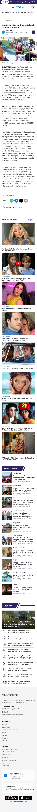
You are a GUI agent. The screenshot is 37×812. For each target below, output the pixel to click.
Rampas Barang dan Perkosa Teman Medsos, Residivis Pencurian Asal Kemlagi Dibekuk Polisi (21, 639)
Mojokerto (9, 21)
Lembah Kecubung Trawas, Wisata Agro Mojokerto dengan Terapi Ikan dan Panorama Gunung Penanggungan (20, 659)
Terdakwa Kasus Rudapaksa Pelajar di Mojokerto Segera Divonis (23, 552)
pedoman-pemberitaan (10, 730)
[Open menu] (3, 7)
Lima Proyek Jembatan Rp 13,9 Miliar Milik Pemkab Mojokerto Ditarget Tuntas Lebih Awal (19, 632)
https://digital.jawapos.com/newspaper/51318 (20, 789)
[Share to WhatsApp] (12, 201)
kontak (4, 733)
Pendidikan (17, 473)
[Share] (33, 32)
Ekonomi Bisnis (6, 755)
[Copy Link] (26, 201)
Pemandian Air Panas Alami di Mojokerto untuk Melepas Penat (19, 682)
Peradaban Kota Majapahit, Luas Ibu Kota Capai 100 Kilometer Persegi (20, 677)
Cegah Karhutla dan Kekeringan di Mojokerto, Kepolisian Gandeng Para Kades (22, 515)
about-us (5, 738)
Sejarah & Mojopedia (9, 760)
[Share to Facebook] (16, 201)
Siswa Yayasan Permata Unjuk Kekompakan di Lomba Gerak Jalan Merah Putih (24, 477)
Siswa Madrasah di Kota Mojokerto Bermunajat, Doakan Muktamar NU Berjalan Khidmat (20, 645)
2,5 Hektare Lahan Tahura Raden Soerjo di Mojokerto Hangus (22, 589)
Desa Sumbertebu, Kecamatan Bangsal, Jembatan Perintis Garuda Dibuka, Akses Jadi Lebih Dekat (24, 540)
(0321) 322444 (7, 709)
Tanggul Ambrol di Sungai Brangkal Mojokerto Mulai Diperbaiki (22, 564)
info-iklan (5, 735)
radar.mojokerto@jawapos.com (12, 715)
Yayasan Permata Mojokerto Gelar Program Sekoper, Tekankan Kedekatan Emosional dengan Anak (23, 491)
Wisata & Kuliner (7, 763)
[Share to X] (21, 201)
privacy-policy (6, 727)
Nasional (16, 498)
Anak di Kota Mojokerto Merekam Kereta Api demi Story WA (22, 527)
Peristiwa (16, 585)
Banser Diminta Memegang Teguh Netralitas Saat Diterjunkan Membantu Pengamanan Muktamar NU (20, 665)
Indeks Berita (6, 741)
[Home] (2, 20)
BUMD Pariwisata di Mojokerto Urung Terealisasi (24, 576)
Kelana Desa (17, 535)
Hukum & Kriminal (19, 510)
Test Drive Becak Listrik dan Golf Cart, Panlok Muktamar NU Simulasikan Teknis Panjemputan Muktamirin (23, 503)
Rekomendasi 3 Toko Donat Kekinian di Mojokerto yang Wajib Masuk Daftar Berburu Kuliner (20, 651)
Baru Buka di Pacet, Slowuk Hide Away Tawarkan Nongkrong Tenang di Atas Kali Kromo (19, 624)
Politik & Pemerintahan (21, 572)
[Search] (33, 7)
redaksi (4, 724)
